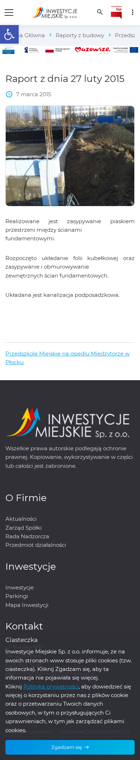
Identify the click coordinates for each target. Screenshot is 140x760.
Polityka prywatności (51, 686)
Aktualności (21, 518)
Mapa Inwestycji (26, 605)
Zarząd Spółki (23, 527)
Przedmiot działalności (35, 544)
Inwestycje (19, 587)
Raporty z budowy (80, 35)
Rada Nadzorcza (27, 536)
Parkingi (16, 596)
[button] (9, 34)
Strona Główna (25, 35)
